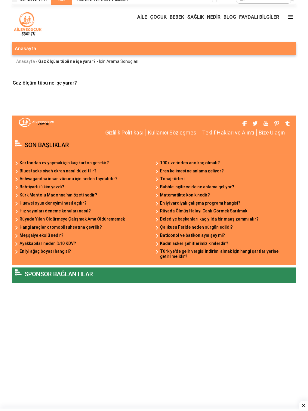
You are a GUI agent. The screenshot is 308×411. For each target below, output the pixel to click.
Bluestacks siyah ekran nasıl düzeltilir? (58, 170)
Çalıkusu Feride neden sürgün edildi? (196, 227)
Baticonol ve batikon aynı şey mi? (192, 235)
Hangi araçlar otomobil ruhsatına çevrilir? (61, 227)
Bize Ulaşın (272, 132)
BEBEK (177, 17)
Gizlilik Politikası (124, 132)
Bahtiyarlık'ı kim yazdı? (42, 186)
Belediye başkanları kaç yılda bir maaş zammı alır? (209, 219)
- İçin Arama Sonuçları (88, 61)
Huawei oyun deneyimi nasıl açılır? (53, 203)
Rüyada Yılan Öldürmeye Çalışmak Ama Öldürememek (72, 219)
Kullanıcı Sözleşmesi (173, 132)
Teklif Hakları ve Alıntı (228, 132)
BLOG (229, 17)
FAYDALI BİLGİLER (259, 17)
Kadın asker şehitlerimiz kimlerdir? (194, 243)
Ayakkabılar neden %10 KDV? (48, 243)
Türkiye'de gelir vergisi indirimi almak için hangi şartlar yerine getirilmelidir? (219, 254)
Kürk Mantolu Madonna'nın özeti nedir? (58, 195)
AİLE (142, 17)
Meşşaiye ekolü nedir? (41, 235)
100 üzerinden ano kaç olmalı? (190, 162)
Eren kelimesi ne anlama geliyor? (192, 170)
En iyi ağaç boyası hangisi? (45, 251)
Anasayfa (25, 48)
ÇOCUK (158, 17)
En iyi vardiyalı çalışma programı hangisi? (200, 203)
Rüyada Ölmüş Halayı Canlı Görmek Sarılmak (203, 211)
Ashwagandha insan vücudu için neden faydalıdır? (69, 178)
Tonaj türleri (172, 178)
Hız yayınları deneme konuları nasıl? (55, 211)
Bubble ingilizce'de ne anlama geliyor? (197, 186)
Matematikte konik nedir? (185, 195)
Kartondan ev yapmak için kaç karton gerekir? (64, 162)
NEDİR (213, 17)
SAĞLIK (195, 17)
